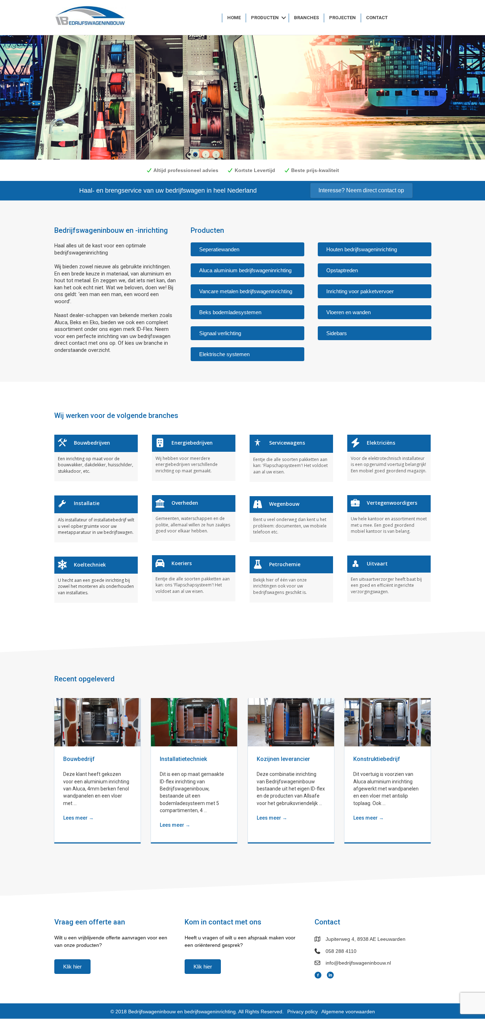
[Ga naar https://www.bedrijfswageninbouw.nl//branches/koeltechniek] (96, 579)
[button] (284, 18)
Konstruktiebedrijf (376, 759)
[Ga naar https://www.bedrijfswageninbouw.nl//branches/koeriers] (193, 578)
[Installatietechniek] (194, 722)
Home (234, 17)
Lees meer (78, 818)
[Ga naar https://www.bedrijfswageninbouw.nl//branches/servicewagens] (291, 458)
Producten (265, 17)
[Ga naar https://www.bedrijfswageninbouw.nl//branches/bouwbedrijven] (96, 458)
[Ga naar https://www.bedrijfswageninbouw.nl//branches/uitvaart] (389, 578)
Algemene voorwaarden (348, 1011)
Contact (377, 17)
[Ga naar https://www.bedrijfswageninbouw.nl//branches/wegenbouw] (291, 519)
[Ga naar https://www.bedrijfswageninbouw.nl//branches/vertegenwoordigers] (389, 518)
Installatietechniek (183, 759)
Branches (306, 17)
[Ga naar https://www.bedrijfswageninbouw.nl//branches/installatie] (96, 518)
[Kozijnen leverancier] (291, 722)
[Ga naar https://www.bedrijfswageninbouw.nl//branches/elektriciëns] (389, 458)
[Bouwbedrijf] (97, 722)
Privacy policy (302, 1011)
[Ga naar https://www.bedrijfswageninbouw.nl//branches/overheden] (193, 518)
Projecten (342, 17)
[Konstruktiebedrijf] (387, 722)
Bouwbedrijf (79, 759)
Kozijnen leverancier (283, 759)
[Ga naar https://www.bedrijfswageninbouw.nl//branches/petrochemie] (291, 579)
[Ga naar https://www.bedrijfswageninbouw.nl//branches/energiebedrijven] (193, 458)
